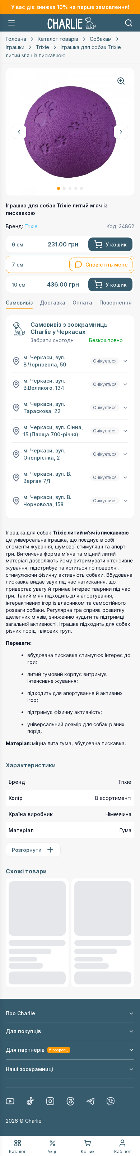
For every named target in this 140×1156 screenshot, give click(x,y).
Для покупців (23, 1031)
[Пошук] (128, 23)
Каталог (17, 1151)
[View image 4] (75, 188)
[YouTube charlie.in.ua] (10, 1101)
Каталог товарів (58, 39)
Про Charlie (20, 1013)
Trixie (42, 47)
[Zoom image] (121, 81)
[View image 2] (64, 188)
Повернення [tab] (115, 302)
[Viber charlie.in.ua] (110, 1101)
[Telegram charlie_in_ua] (90, 1101)
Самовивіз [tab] (19, 302)
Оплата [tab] (82, 302)
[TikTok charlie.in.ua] (30, 1101)
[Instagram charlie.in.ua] (50, 1101)
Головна (16, 39)
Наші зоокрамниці (29, 1069)
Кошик (87, 1151)
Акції (52, 1151)
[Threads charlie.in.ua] (70, 1101)
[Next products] (121, 132)
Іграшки (15, 47)
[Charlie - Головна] (71, 23)
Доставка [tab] (52, 302)
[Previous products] (19, 132)
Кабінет (122, 1151)
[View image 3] (70, 188)
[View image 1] (58, 188)
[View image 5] (81, 188)
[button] (11, 23)
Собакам (101, 39)
